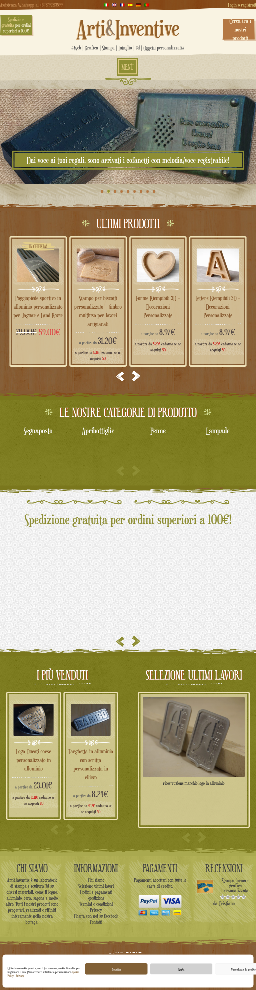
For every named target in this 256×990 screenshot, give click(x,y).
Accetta (116, 969)
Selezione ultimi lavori (96, 886)
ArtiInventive (128, 27)
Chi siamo (96, 880)
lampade (158, 430)
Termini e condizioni (96, 904)
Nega (181, 969)
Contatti (96, 922)
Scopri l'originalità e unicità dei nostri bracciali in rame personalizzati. (128, 160)
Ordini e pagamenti (96, 892)
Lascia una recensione (128, 575)
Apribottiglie (38, 430)
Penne (98, 430)
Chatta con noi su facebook (96, 916)
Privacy (20, 976)
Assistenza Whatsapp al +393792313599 (31, 4)
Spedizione (96, 898)
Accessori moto (218, 430)
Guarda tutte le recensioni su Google (128, 567)
